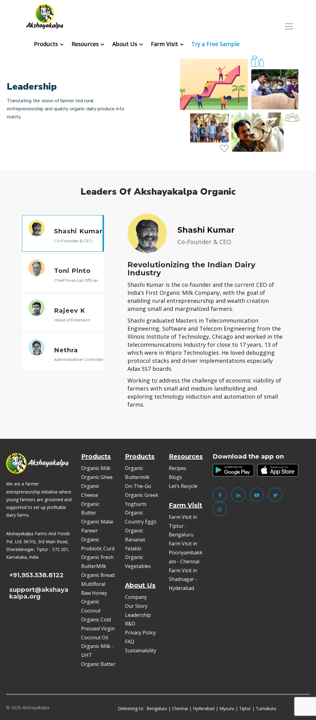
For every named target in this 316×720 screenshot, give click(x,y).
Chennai (180, 708)
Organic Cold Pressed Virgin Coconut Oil (98, 628)
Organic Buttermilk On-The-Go (138, 477)
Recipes (177, 468)
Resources (85, 44)
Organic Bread (97, 575)
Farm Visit (164, 44)
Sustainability (140, 650)
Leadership (138, 615)
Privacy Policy (140, 632)
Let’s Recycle (183, 486)
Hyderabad (203, 708)
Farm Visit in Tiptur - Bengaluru (183, 526)
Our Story (136, 606)
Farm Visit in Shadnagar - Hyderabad (183, 579)
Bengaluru (157, 708)
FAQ (129, 641)
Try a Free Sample (215, 44)
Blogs (175, 477)
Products (46, 44)
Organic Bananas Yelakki (135, 539)
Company (136, 597)
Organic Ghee (97, 477)
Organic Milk (95, 468)
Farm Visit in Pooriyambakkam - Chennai (185, 552)
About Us (124, 44)
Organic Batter (98, 664)
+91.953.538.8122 (36, 575)
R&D (130, 623)
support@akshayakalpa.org (39, 593)
